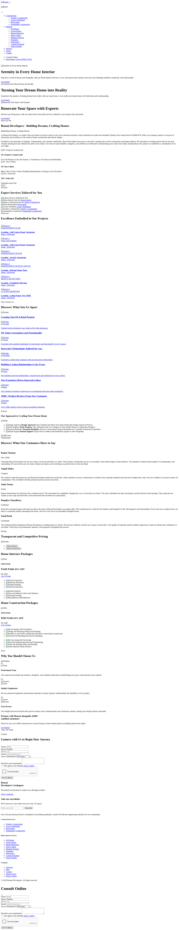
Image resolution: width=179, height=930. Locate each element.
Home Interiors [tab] (12, 546)
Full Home (15, 29)
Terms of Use (11, 874)
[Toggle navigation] (10, 2)
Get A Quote (6, 576)
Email (3, 754)
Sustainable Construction (20, 24)
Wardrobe (14, 40)
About (8, 51)
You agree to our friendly (19, 766)
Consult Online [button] (12, 57)
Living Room (16, 31)
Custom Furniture (17, 44)
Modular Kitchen (17, 38)
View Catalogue (7, 794)
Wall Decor (15, 42)
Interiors (9, 27)
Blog (8, 869)
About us (9, 867)
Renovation (15, 22)
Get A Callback (7, 778)
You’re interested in (8, 756)
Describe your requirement (11, 763)
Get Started (5, 82)
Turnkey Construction (19, 18)
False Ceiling (16, 35)
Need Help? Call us (19, 59)
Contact (9, 53)
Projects (9, 49)
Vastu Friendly (16, 46)
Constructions (11, 16)
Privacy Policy (11, 876)
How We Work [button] (7, 730)
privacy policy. (29, 766)
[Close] (2, 12)
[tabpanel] (89, 575)
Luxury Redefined (18, 20)
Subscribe (28, 808)
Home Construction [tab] (13, 549)
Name (3, 747)
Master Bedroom (17, 33)
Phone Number (7, 749)
